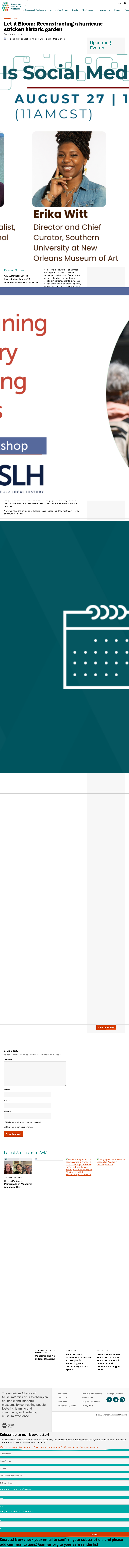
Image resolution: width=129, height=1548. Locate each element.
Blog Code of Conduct (91, 1402)
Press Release (103, 1351)
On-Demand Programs (13, 1177)
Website (7, 1111)
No (1, 1506)
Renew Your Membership (92, 1394)
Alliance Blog (11, 19)
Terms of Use (87, 1398)
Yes (1, 1498)
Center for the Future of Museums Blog (45, 1351)
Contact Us (62, 1398)
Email (7, 1100)
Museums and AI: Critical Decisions (45, 1357)
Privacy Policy (87, 1406)
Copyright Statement (114, 1394)
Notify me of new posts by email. (19, 1127)
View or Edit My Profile (67, 1406)
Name (7, 1090)
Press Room (62, 1402)
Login (119, 3)
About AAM (62, 1394)
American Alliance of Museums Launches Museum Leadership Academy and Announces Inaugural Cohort (109, 1362)
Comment (8, 1059)
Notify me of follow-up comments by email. (23, 1122)
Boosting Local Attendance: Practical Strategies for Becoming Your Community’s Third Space (78, 1362)
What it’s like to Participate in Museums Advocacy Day (18, 1183)
